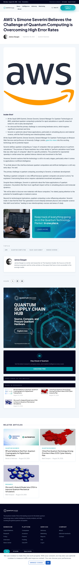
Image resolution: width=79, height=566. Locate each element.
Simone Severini (52, 250)
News (18, 6)
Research (9, 484)
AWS (6, 250)
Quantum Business (43, 37)
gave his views (51, 140)
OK (48, 563)
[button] (13, 281)
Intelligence (26, 6)
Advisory (34, 6)
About (19, 9)
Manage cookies (36, 563)
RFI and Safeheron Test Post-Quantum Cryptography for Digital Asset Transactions (25, 391)
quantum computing (18, 250)
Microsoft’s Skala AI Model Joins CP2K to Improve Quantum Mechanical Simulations (25, 402)
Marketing (42, 6)
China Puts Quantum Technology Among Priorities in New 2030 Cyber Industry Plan (61, 391)
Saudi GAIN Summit (36, 250)
